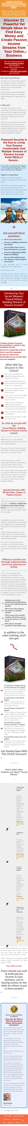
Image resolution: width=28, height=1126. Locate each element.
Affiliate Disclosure (20, 1122)
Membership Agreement (18, 1119)
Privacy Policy (7, 1116)
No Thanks (14, 763)
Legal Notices (6, 1119)
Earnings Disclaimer (18, 1116)
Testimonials (10, 1122)
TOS (4, 1122)
